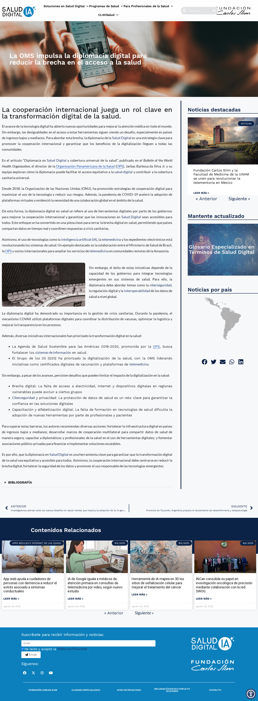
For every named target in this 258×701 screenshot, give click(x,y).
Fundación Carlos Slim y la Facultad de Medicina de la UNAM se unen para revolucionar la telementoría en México (221, 176)
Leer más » (201, 192)
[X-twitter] (33, 672)
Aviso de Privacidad (129, 690)
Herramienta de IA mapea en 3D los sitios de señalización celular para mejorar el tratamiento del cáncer (158, 583)
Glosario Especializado (86, 690)
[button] (87, 482)
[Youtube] (50, 672)
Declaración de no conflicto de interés (172, 689)
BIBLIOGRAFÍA (20, 482)
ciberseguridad (160, 285)
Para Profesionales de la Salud (146, 6)
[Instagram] (42, 672)
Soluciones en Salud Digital (64, 6)
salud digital (123, 172)
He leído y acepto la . (56, 649)
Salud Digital (121, 138)
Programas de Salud (104, 6)
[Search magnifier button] (184, 10)
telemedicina (111, 239)
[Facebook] (24, 672)
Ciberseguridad (23, 398)
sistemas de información (53, 352)
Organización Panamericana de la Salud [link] (85, 166)
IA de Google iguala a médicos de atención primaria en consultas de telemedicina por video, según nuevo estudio (95, 585)
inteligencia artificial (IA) (79, 239)
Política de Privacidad (72, 649)
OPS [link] (120, 166)
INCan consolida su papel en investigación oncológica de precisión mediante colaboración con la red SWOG (224, 585)
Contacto (215, 690)
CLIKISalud (106, 15)
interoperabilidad (137, 291)
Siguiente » (239, 198)
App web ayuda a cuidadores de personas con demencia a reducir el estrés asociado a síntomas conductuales (30, 585)
